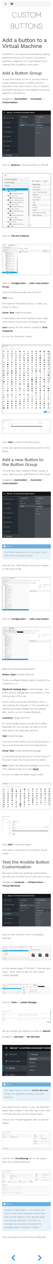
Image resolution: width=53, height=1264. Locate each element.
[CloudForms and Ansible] (13, 1257)
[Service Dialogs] (39, 1257)
